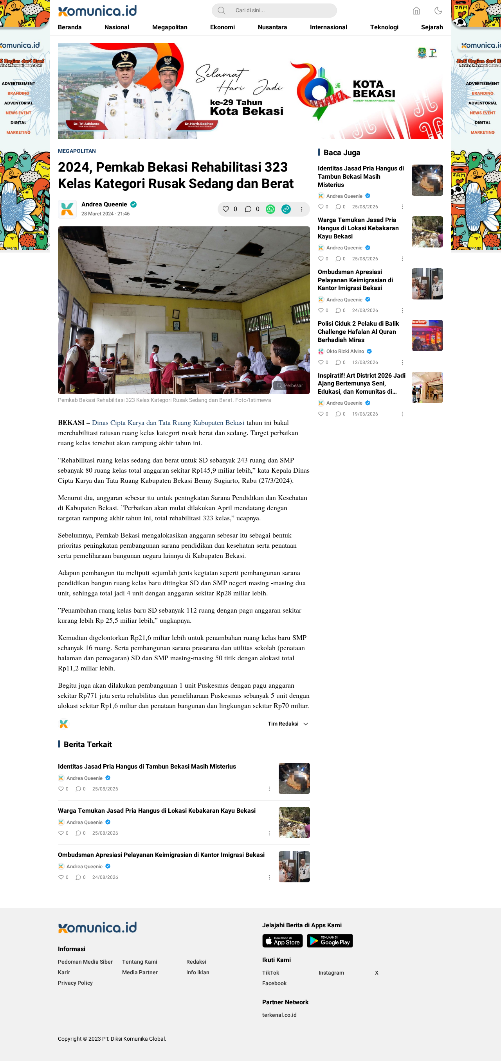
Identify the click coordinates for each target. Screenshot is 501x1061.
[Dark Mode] (438, 10)
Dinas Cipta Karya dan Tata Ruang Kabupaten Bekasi (168, 422)
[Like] (226, 209)
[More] (301, 209)
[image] (294, 778)
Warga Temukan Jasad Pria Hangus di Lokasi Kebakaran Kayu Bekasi (157, 811)
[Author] (67, 209)
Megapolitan (77, 151)
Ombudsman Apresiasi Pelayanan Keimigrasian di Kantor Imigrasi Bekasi (161, 855)
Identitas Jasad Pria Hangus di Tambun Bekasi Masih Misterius (147, 767)
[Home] (416, 10)
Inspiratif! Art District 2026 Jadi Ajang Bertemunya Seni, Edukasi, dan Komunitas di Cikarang (361, 384)
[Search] (221, 10)
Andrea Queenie (104, 204)
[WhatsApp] (270, 209)
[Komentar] (248, 209)
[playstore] (330, 941)
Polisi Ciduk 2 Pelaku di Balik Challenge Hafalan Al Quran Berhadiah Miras (358, 332)
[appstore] (282, 941)
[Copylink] (286, 209)
